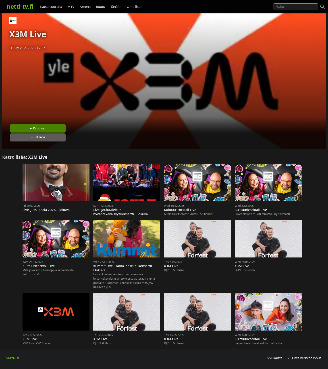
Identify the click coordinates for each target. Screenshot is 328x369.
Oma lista (134, 6)
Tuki (287, 358)
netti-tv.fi (20, 6)
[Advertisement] (164, 85)
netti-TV (12, 358)
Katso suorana (51, 6)
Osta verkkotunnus (306, 358)
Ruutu (100, 6)
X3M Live (37, 157)
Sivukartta (274, 358)
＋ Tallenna (37, 137)
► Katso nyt (37, 128)
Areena (85, 6)
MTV (70, 6)
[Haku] (322, 7)
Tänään (115, 6)
